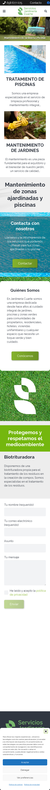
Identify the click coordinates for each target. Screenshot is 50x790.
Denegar (25, 770)
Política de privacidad (32, 785)
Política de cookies (16, 785)
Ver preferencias (25, 777)
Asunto (8, 541)
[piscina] (25, 59)
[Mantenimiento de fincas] (25, 125)
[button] (45, 731)
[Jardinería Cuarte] (27, 11)
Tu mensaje (11, 557)
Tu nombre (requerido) (19, 504)
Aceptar (25, 762)
